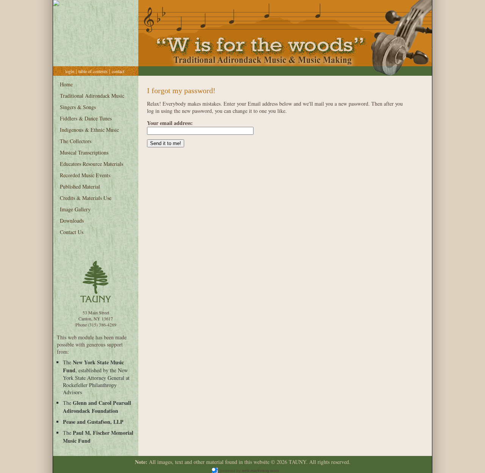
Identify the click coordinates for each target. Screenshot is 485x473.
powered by (248, 470)
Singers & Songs (78, 107)
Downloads (72, 220)
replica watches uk (296, 470)
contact (118, 71)
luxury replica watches (191, 470)
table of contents (93, 71)
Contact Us (71, 232)
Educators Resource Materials (91, 163)
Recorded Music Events (85, 175)
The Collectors (75, 141)
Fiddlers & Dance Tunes (86, 118)
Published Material (80, 186)
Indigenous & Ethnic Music (89, 129)
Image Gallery (75, 209)
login (69, 71)
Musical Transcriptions (84, 152)
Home (66, 84)
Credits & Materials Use (85, 197)
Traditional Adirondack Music (92, 95)
